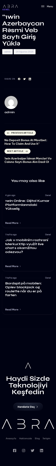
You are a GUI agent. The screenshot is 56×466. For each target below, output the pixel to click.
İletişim (46, 438)
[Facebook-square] (14, 450)
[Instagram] (23, 450)
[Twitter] (32, 450)
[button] (13, 223)
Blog (37, 438)
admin (7, 51)
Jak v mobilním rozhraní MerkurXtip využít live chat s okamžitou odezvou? (26, 246)
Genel (48, 195)
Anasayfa (11, 438)
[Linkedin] (41, 450)
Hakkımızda (25, 438)
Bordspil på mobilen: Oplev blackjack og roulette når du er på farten (23, 289)
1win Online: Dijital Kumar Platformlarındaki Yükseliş (27, 205)
